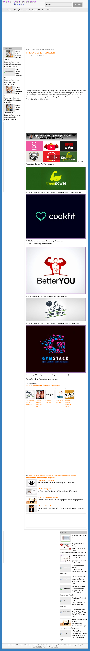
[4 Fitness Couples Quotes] (65, 567)
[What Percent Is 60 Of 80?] (65, 541)
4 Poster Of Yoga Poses (45, 489)
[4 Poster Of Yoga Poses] (31, 494)
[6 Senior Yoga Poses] (66, 561)
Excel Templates (66, 645)
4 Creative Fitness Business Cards (68, 403)
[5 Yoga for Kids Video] (65, 578)
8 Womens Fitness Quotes (46, 506)
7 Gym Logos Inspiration (59, 401)
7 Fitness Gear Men (78, 610)
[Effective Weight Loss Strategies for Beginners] (9, 111)
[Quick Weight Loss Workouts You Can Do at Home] (9, 71)
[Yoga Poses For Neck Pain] (65, 600)
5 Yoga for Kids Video (79, 577)
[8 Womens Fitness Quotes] (31, 511)
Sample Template (78, 645)
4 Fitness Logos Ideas (49, 401)
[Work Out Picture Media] (19, 5)
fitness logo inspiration (52, 475)
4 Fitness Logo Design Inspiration (30, 402)
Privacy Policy (18, 10)
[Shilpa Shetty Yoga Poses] (65, 549)
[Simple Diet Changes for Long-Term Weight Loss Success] (9, 57)
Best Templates (55, 645)
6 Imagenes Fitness (78, 586)
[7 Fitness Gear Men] (65, 611)
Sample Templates (44, 645)
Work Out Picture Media (50, 647)
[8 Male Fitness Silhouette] (31, 486)
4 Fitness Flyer (77, 631)
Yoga (33, 49)
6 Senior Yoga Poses (78, 555)
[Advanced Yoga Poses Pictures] (31, 503)
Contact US (36, 10)
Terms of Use (46, 10)
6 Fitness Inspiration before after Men (39, 403)
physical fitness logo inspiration (68, 475)
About (28, 10)
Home (9, 10)
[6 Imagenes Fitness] (65, 588)
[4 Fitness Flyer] (65, 633)
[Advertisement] (43, 28)
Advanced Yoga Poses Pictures (48, 497)
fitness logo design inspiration (37, 475)
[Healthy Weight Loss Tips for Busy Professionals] (9, 93)
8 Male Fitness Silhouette (46, 480)
